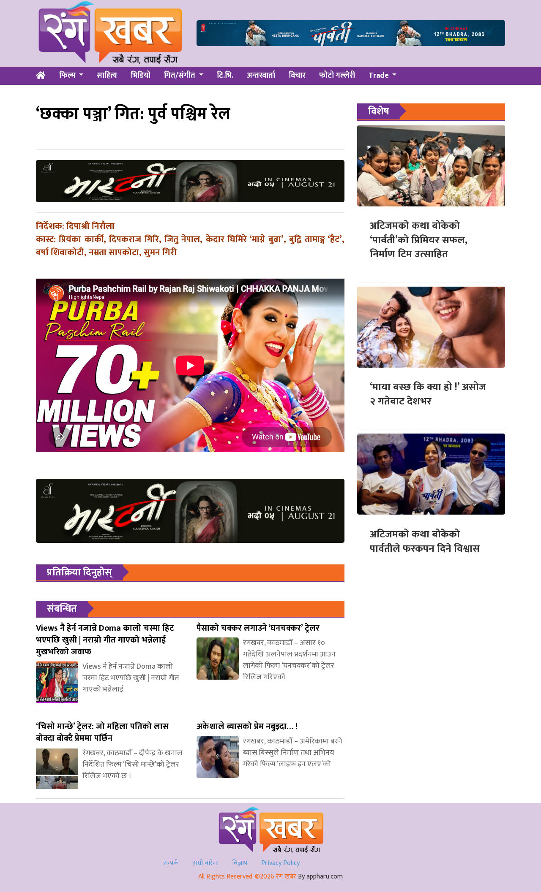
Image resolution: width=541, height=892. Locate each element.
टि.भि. (225, 75)
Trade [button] (380, 75)
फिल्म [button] (68, 75)
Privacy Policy (280, 863)
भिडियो (140, 75)
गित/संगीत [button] (180, 75)
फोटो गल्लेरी (337, 75)
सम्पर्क (171, 863)
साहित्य (107, 75)
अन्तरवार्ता (261, 75)
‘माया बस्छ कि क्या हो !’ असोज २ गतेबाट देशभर (428, 394)
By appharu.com (320, 876)
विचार (297, 75)
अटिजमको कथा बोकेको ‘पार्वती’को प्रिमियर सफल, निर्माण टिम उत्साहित (418, 240)
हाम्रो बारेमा (205, 863)
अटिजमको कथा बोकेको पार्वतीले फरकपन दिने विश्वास (425, 541)
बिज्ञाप (240, 863)
